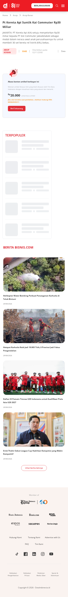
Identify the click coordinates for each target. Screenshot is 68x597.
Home (5, 15)
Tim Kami (39, 544)
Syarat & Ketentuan (55, 574)
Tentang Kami (34, 537)
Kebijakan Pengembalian (13, 574)
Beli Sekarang (16, 108)
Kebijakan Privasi (27, 574)
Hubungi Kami (15, 537)
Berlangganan (42, 5)
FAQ (27, 544)
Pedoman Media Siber (41, 574)
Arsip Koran (28, 15)
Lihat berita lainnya (34, 468)
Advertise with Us (52, 537)
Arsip (15, 15)
